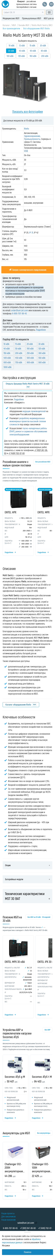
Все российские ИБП (42, 462)
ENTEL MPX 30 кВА (15, 961)
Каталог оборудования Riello (18, 704)
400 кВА (7, 357)
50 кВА (18, 348)
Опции (8, 865)
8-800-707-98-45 (19, 313)
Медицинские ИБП (11, 18)
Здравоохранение (32, 135)
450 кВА (18, 357)
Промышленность (32, 138)
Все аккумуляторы (43, 1133)
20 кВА (43, 45)
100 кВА (10, 55)
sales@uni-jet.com (25, 1222)
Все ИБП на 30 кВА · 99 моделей (39, 917)
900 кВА (42, 362)
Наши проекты (8, 1213)
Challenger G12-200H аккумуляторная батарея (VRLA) (14, 1169)
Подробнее (41, 329)
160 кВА (33, 55)
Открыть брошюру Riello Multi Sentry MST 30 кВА (27, 383)
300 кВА (41, 353)
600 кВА (7, 362)
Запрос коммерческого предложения (29, 269)
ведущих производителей (34, 411)
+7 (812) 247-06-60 (28, 1228)
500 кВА (30, 357)
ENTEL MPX (44, 512)
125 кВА (21, 55)
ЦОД (26, 150)
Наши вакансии (8, 1219)
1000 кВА (7, 367)
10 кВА (11, 45)
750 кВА (18, 362)
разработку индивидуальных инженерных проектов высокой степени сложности (27, 421)
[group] (27, 521)
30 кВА (41, 343)
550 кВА (41, 357)
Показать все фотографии (27, 111)
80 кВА (44, 50)
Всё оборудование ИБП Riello (36, 28)
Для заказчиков (8, 1216)
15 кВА (32, 45)
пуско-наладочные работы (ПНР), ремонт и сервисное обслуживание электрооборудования (28, 431)
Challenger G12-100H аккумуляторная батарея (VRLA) (41, 1169)
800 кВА (30, 362)
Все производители (11, 28)
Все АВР (47, 1030)
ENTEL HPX (10, 512)
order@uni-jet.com (19, 310)
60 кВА (33, 50)
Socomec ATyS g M (15, 1076)
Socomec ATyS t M (42, 1076)
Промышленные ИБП (31, 18)
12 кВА (22, 45)
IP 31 (31, 232)
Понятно (27, 1252)
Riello (26, 128)
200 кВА (44, 55)
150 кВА (7, 353)
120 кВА (41, 348)
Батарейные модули (14, 879)
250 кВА (30, 353)
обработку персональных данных (21, 1241)
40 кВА (22, 50)
